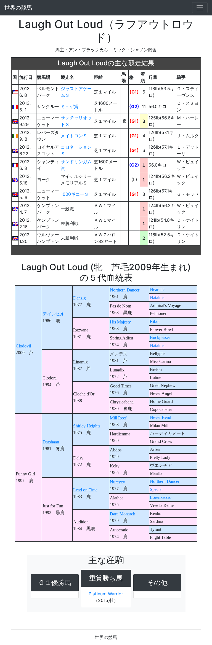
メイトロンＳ (74, 135)
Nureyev (117, 482)
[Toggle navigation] (200, 7)
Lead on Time (85, 490)
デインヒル (54, 314)
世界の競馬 (18, 7)
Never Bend (160, 417)
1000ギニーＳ (75, 194)
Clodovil (23, 346)
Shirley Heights (86, 426)
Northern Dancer (124, 290)
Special (156, 489)
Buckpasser (160, 337)
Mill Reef (118, 418)
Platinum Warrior (106, 593)
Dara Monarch (122, 514)
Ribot (155, 321)
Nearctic (157, 289)
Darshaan (51, 442)
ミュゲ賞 (69, 106)
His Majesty (120, 322)
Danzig (79, 298)
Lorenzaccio (160, 497)
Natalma (157, 297)
